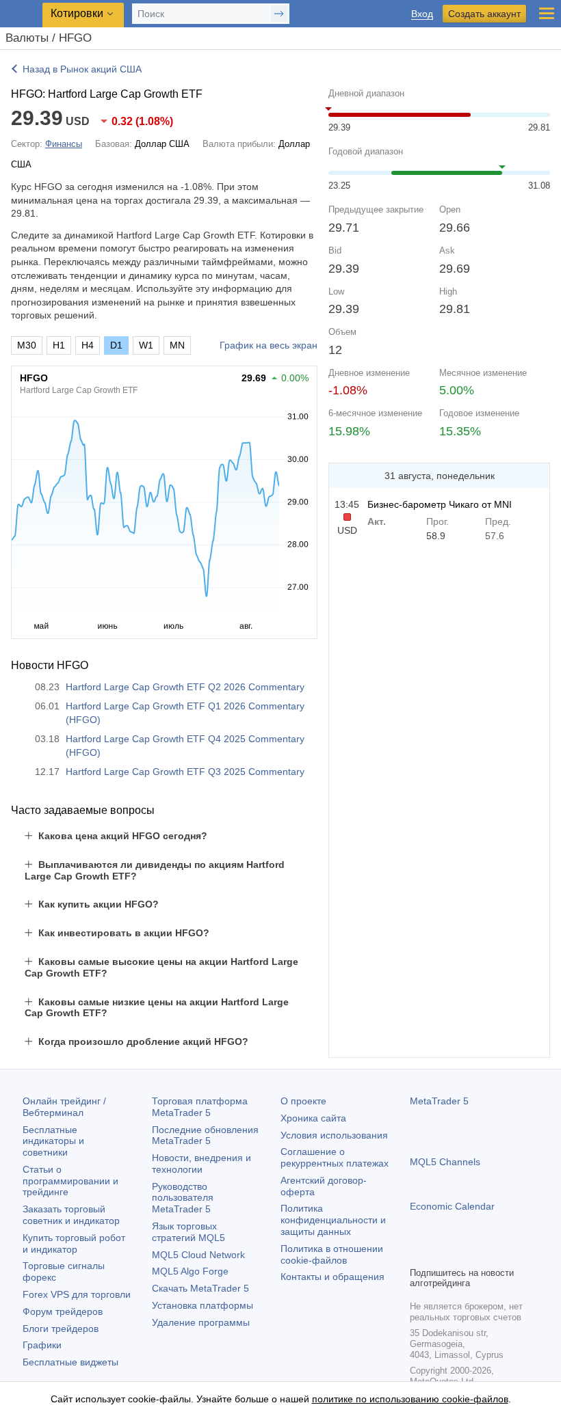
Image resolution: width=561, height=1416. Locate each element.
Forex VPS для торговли (77, 1294)
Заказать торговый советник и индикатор (71, 1214)
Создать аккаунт (484, 13)
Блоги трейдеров (61, 1328)
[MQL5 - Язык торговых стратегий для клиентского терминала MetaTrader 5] (21, 14)
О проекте (303, 1100)
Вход (422, 14)
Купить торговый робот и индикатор (74, 1243)
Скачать (200, 1288)
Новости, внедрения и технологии (201, 1163)
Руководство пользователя (182, 1198)
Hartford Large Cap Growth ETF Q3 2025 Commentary (185, 771)
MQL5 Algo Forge (190, 1271)
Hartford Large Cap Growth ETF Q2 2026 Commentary (185, 686)
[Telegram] (440, 1254)
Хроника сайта (313, 1118)
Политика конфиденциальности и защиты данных (333, 1220)
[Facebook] (418, 1254)
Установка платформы (202, 1305)
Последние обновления (205, 1135)
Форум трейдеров (63, 1311)
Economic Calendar (452, 1206)
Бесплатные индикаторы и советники (53, 1141)
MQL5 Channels (445, 1161)
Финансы (63, 144)
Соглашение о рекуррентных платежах (334, 1157)
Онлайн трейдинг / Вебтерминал (64, 1106)
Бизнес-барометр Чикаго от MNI (439, 504)
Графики (42, 1344)
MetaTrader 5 (439, 1100)
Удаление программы (201, 1322)
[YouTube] (483, 1254)
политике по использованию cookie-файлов (410, 1398)
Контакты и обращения (332, 1276)
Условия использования (334, 1135)
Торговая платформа (200, 1106)
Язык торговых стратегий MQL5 (188, 1232)
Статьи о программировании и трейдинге (70, 1181)
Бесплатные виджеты (70, 1362)
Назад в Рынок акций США (82, 69)
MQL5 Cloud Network (198, 1254)
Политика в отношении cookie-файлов (331, 1254)
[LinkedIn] (505, 1254)
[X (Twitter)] (462, 1254)
